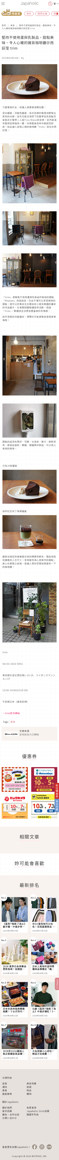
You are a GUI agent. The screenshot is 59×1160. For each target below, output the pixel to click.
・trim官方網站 (11, 713)
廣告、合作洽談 (10, 1114)
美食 (12, 25)
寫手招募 (7, 1111)
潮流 (4, 1087)
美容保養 (31, 1083)
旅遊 (29, 1087)
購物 (29, 1093)
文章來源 (24, 731)
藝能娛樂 (7, 1093)
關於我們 (7, 1107)
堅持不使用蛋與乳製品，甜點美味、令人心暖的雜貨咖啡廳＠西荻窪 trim (29, 27)
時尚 (29, 1090)
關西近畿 (42, 13)
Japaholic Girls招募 (38, 1111)
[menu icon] (3, 3)
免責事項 (31, 1107)
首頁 (4, 25)
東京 (28, 13)
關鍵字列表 (33, 1114)
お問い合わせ (9, 1118)
